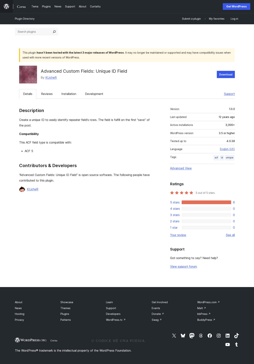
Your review (178, 235)
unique (229, 157)
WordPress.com (208, 302)
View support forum (183, 266)
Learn (109, 302)
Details (27, 94)
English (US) (227, 149)
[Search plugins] (54, 31)
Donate (158, 313)
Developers (113, 313)
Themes (65, 308)
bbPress (204, 313)
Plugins (64, 313)
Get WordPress (236, 6)
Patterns (65, 319)
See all (230, 235)
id (222, 157)
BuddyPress (206, 319)
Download (225, 74)
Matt (201, 308)
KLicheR (51, 77)
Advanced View (181, 168)
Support (229, 94)
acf (216, 157)
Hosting (19, 313)
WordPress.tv (116, 319)
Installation (68, 94)
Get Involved (160, 302)
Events (156, 308)
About (18, 302)
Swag (157, 319)
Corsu (53, 340)
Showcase (66, 302)
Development (94, 94)
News (18, 308)
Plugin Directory (25, 18)
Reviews (47, 94)
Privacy (19, 319)
